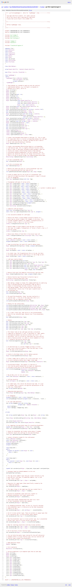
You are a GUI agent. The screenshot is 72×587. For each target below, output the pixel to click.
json (69, 584)
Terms (16, 585)
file (30, 10)
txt (66, 584)
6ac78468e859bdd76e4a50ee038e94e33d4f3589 (24, 7)
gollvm (6, 7)
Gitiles (8, 585)
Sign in (69, 2)
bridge (42, 7)
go (2, 7)
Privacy (12, 585)
